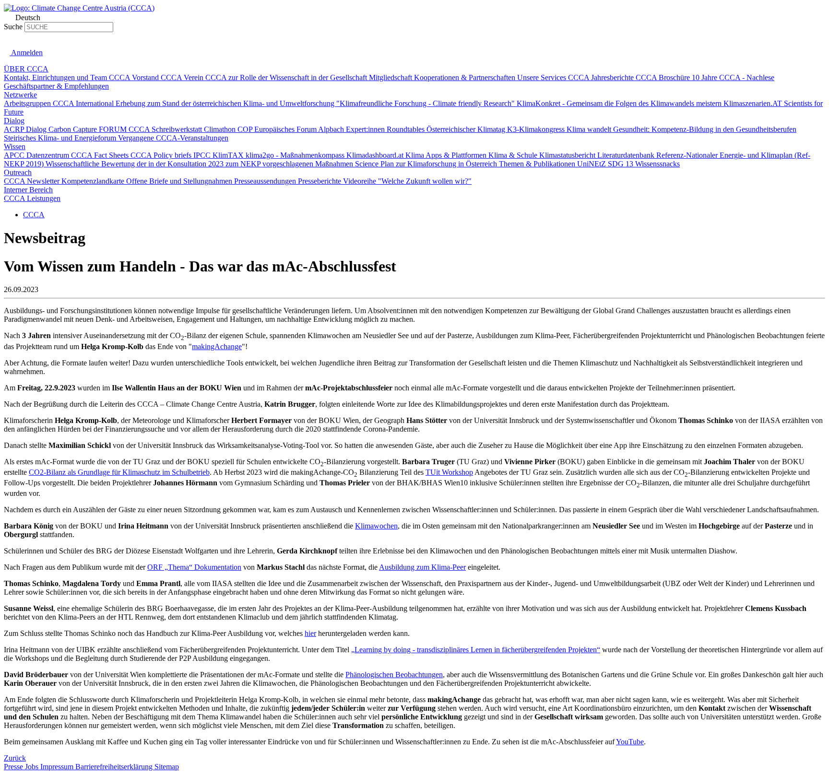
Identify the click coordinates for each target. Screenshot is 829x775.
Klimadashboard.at (375, 155)
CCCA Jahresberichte (602, 77)
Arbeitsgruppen (28, 103)
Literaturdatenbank (626, 155)
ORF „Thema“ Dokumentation (194, 567)
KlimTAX (229, 155)
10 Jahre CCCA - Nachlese (733, 77)
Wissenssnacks (657, 164)
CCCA (34, 215)
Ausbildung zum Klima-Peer (422, 567)
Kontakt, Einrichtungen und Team (56, 77)
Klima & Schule (513, 155)
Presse (14, 767)
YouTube (630, 742)
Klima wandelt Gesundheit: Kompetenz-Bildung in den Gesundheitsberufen (681, 129)
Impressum (57, 767)
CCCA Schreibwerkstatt (166, 129)
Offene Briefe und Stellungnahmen (180, 181)
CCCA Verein (183, 77)
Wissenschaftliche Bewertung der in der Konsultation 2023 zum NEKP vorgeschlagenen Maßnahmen (200, 164)
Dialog (14, 121)
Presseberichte (320, 181)
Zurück (15, 758)
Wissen (14, 146)
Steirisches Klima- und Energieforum (61, 138)
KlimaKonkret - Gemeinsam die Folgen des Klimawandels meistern (620, 103)
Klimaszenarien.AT (753, 103)
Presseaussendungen (266, 181)
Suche (13, 27)
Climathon (220, 129)
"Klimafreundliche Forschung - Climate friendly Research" (426, 103)
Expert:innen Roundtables (386, 129)
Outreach (18, 172)
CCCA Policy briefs (161, 155)
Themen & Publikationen (538, 164)
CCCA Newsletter (32, 181)
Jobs (32, 767)
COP (245, 129)
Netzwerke (20, 95)
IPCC (203, 155)
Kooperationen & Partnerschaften (465, 77)
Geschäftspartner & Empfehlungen (56, 86)
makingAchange (217, 346)
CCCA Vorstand (135, 77)
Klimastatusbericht (568, 155)
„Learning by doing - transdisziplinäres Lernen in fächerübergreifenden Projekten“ (475, 650)
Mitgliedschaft (391, 77)
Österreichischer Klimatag (466, 129)
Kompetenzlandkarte (93, 181)
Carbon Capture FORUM (88, 129)
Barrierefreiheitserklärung (114, 767)
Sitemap (166, 767)
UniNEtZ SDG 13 (606, 164)
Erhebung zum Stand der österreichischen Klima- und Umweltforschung (226, 103)
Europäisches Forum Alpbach (300, 129)
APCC (15, 155)
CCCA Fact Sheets (100, 155)
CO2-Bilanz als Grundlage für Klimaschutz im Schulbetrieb (119, 472)
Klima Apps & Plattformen (446, 155)
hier (310, 633)
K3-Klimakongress (537, 129)
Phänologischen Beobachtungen (394, 674)
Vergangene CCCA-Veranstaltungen (173, 138)
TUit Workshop (449, 472)
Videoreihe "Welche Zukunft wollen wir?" (407, 181)
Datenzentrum (48, 155)
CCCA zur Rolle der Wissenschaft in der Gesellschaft (287, 77)
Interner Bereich (28, 190)
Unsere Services (542, 77)
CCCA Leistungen (32, 198)
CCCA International (84, 103)
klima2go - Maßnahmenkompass (296, 155)
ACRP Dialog (26, 129)
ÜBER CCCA (26, 69)
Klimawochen (376, 526)
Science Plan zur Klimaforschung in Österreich (427, 164)
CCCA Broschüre (664, 77)
